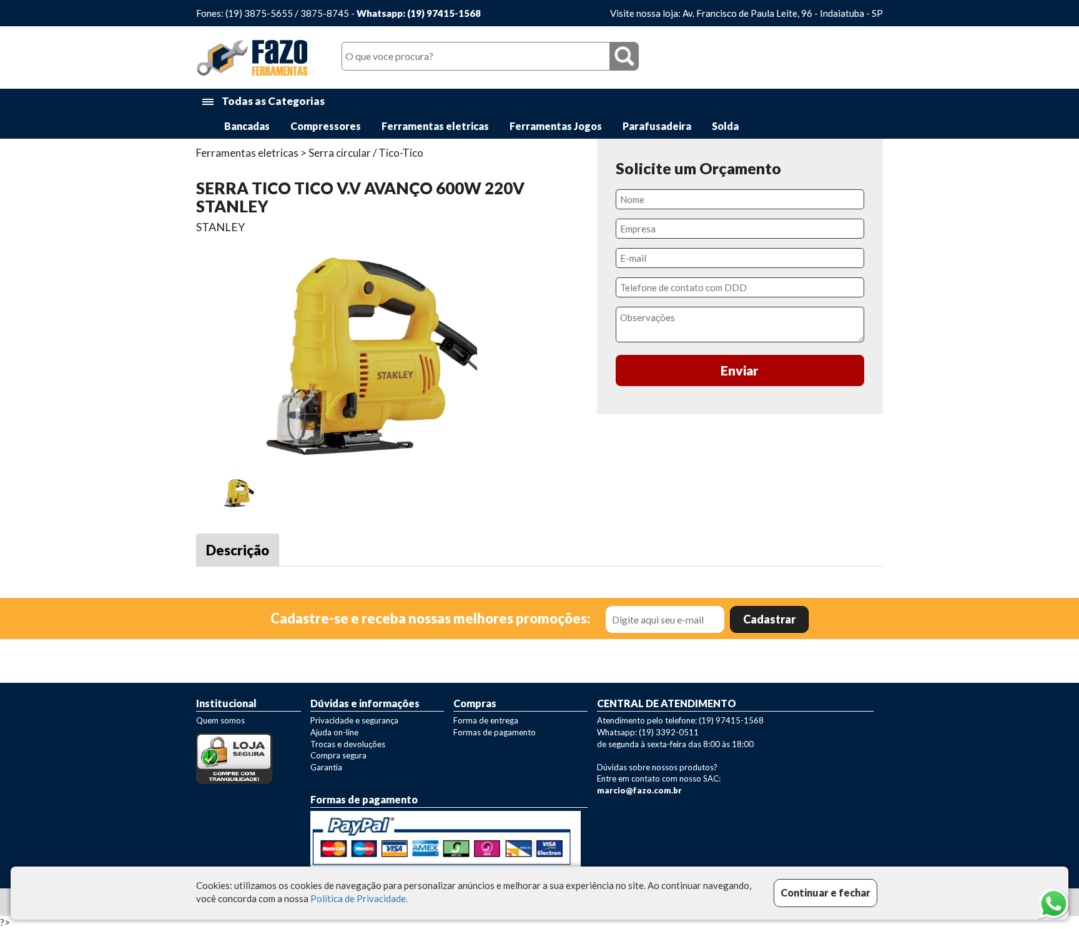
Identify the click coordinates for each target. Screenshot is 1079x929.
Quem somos (220, 720)
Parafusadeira (657, 126)
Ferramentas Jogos (556, 126)
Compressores (325, 126)
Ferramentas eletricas (435, 126)
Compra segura (338, 755)
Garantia (326, 767)
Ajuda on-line (334, 732)
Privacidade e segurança (354, 720)
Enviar (740, 370)
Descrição (237, 550)
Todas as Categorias (272, 100)
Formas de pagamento (494, 732)
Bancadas (247, 126)
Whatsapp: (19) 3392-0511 (648, 732)
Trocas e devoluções (347, 744)
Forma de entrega (485, 720)
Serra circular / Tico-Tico (365, 152)
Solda (725, 126)
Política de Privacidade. (359, 899)
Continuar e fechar (825, 892)
